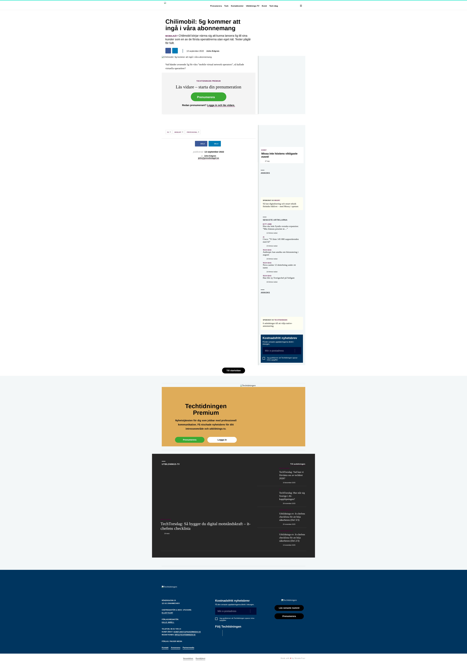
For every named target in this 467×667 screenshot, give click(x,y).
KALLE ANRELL (168, 622)
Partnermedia (188, 648)
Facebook (218, 633)
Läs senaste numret (289, 608)
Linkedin (227, 633)
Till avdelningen (297, 464)
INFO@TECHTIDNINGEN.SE (185, 635)
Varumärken (188, 658)
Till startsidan (233, 370)
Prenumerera (216, 6)
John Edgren (212, 51)
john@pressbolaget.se (208, 158)
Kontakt (165, 648)
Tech (226, 6)
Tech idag (273, 6)
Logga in (222, 440)
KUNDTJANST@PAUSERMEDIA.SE (187, 632)
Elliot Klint (167, 613)
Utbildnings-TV (252, 6)
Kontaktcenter (237, 6)
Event (264, 6)
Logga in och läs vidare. (221, 105)
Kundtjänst (200, 658)
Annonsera (175, 648)
